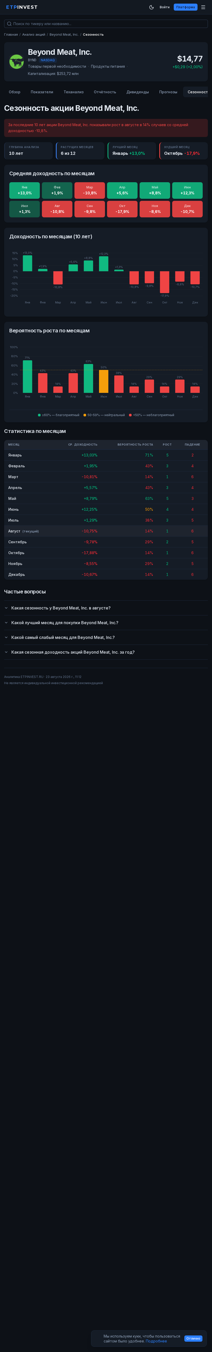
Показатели (42, 92)
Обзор (14, 92)
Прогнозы (168, 92)
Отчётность (105, 92)
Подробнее (156, 1341)
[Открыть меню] (203, 7)
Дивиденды (137, 92)
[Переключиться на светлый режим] (151, 7)
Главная (11, 34)
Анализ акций (33, 34)
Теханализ (74, 92)
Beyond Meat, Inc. (64, 34)
